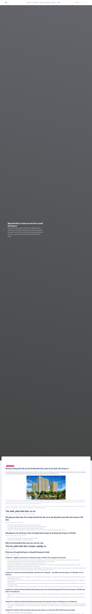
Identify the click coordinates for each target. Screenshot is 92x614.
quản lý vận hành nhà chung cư (36, 500)
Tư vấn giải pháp (10, 465)
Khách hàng (47, 2)
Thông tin (53, 2)
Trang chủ (29, 2)
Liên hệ (58, 2)
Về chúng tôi (35, 2)
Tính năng (41, 2)
